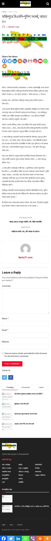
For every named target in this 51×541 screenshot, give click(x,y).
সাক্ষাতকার (38, 472)
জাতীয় (20, 465)
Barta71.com (13, 27)
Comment (6, 286)
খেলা (3, 482)
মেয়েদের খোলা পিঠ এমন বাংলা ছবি (24, 424)
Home (4, 12)
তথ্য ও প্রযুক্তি (23, 468)
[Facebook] (4, 61)
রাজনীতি (21, 482)
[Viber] (25, 61)
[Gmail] (30, 61)
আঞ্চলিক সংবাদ (6, 472)
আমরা (11, 525)
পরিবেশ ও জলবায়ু (12, 12)
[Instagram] (35, 61)
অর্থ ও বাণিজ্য (6, 465)
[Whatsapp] (45, 61)
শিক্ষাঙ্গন (37, 468)
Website (5, 342)
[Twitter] (9, 61)
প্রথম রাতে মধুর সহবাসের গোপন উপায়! (25, 414)
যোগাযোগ (19, 525)
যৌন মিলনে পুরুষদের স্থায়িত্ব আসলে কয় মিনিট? (28, 394)
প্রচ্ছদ (3, 525)
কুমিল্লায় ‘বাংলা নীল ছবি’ (21, 404)
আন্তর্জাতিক (5, 475)
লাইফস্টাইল (38, 465)
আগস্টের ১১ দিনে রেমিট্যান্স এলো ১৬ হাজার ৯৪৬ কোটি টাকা (31, 506)
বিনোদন (21, 475)
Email (5, 330)
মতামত (21, 479)
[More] (4, 66)
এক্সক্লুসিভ (5, 479)
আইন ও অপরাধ (6, 468)
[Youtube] (40, 61)
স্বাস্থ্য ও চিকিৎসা (40, 475)
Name (5, 318)
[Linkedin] (14, 61)
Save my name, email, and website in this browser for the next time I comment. (26, 354)
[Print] (20, 61)
